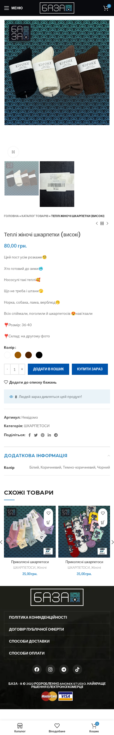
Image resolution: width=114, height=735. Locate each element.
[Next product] (107, 223)
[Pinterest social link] (42, 435)
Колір (9, 347)
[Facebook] (37, 669)
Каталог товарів (35, 216)
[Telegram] (64, 669)
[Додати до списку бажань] (48, 513)
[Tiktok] (77, 669)
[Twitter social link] (35, 435)
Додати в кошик (48, 369)
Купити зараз (90, 369)
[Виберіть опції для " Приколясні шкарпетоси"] (48, 522)
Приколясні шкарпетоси (30, 562)
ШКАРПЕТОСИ (37, 425)
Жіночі (42, 568)
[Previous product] (96, 223)
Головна (11, 216)
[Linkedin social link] (49, 435)
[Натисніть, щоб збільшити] (13, 152)
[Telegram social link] (55, 435)
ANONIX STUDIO (73, 684)
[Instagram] (50, 669)
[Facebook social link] (29, 435)
